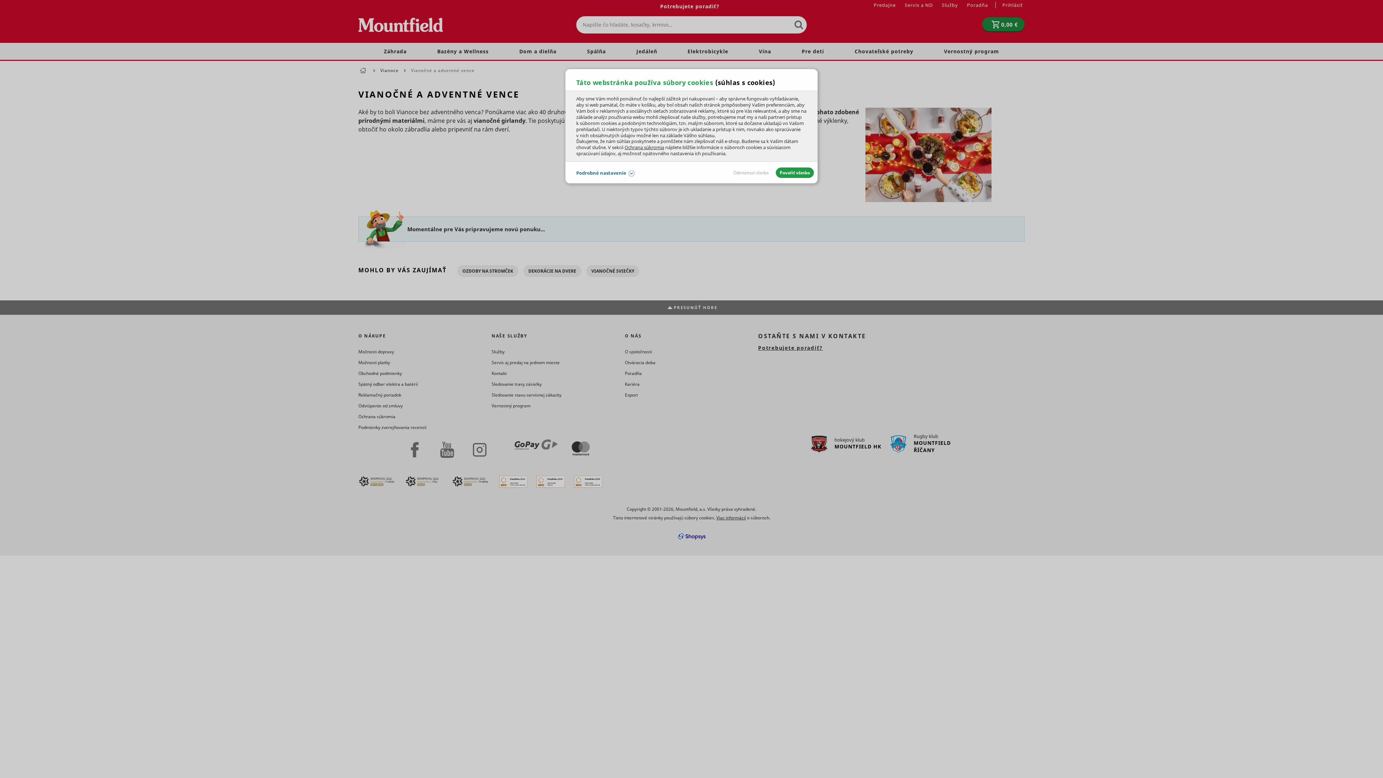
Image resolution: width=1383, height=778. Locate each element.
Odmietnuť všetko (751, 173)
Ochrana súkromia (644, 147)
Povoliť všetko (795, 173)
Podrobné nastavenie (601, 173)
